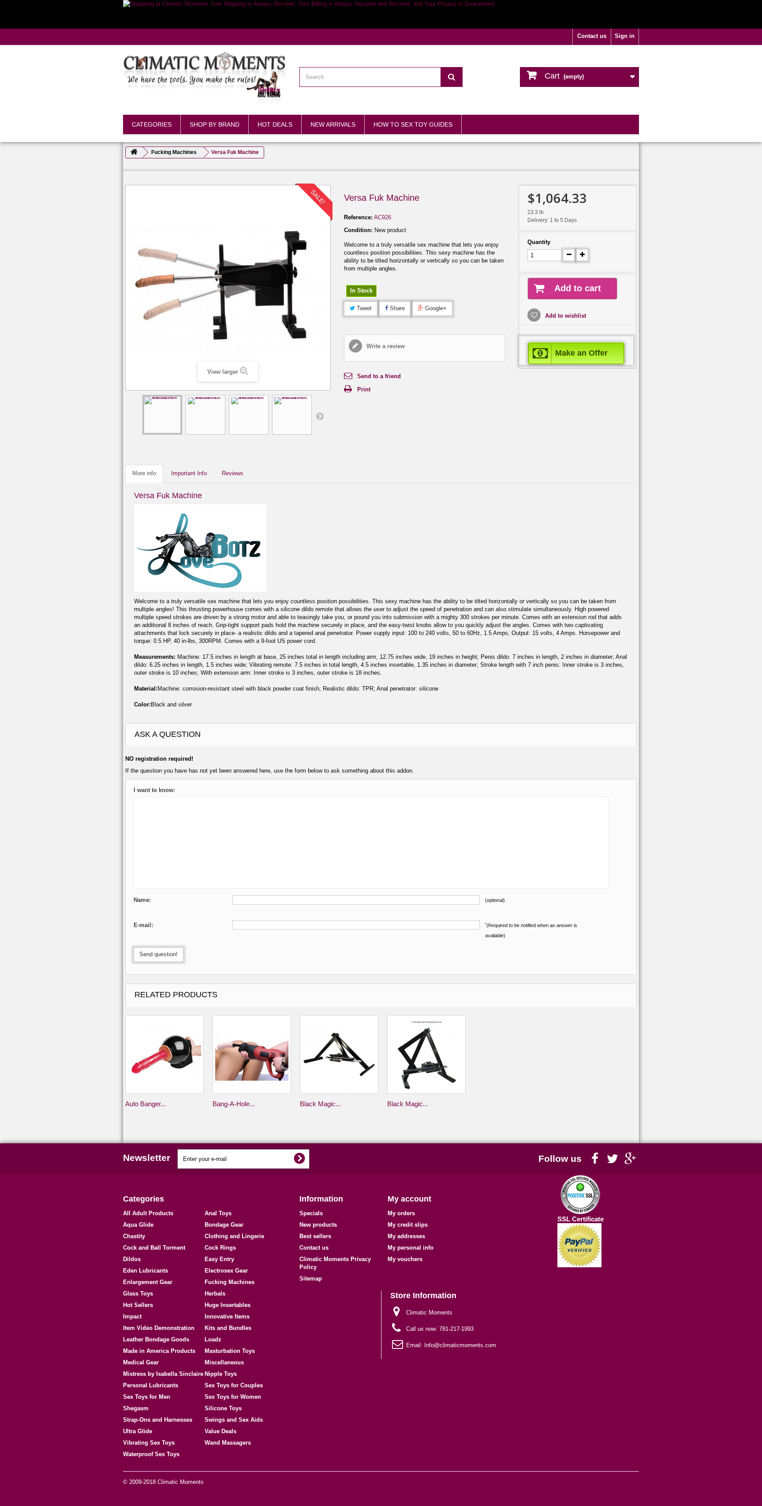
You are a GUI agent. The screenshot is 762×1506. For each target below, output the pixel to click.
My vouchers (405, 1259)
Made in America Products (159, 1351)
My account (409, 1198)
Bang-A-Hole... (234, 1104)
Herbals (215, 1293)
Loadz (213, 1339)
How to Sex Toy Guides (413, 124)
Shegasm (136, 1408)
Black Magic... (320, 1104)
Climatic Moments (180, 1482)
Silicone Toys (223, 1408)
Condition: (358, 230)
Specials (311, 1213)
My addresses (406, 1236)
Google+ (435, 308)
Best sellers (315, 1236)
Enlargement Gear (147, 1282)
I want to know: (154, 790)
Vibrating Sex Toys (149, 1442)
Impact (132, 1316)
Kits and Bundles (228, 1328)
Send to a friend (379, 376)
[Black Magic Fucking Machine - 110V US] (339, 1054)
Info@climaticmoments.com (460, 1345)
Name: (142, 900)
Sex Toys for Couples (234, 1385)
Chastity (134, 1236)
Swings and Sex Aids (234, 1419)
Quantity (538, 242)
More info (144, 473)
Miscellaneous (224, 1362)
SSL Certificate (580, 1219)
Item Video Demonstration (158, 1328)
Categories (152, 124)
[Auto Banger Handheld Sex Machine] (164, 1054)
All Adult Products (148, 1213)
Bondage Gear (224, 1224)
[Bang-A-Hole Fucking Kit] (252, 1054)
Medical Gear (141, 1362)
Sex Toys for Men (146, 1396)
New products (318, 1224)
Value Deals (220, 1431)
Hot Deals (275, 124)
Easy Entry (219, 1259)
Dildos (132, 1259)
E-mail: (143, 925)
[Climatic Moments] (204, 78)
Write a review (385, 346)
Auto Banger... (145, 1104)
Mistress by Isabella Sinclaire (163, 1374)
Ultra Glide (137, 1431)
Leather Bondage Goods (156, 1339)
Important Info (189, 473)
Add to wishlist (564, 315)
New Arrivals (332, 124)
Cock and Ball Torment (154, 1247)
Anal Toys (218, 1213)
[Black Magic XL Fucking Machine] (426, 1054)
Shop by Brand (214, 124)
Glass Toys (138, 1293)
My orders (401, 1213)
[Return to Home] (134, 152)
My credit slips (408, 1224)
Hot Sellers (138, 1305)
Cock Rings (220, 1247)
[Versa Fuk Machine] (162, 414)
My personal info (410, 1247)
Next (319, 416)
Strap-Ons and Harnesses (157, 1419)
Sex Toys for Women (233, 1396)
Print (363, 389)
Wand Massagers (228, 1442)
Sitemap (310, 1278)
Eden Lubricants (145, 1270)
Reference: (358, 217)
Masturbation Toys (230, 1351)
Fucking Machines (229, 1282)
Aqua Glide (138, 1224)
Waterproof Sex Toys (151, 1454)
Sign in (625, 36)
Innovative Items (227, 1316)
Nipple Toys (221, 1374)
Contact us (591, 36)
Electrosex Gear (226, 1270)
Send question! (158, 954)
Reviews (232, 473)
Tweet (363, 308)
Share (396, 308)
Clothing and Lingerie (234, 1236)
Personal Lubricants (150, 1385)
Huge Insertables (227, 1305)
